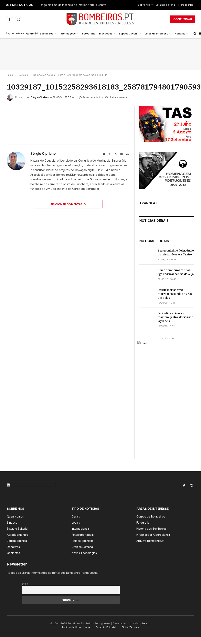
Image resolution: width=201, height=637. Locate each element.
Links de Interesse (156, 33)
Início (32, 33)
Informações (68, 33)
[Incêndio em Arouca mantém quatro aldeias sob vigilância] (146, 317)
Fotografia (88, 33)
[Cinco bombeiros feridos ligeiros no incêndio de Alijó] (146, 274)
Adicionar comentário (68, 204)
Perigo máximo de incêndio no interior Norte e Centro (72, 4)
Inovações (105, 33)
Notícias (180, 33)
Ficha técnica (186, 4)
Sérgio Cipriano (40, 97)
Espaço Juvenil (128, 33)
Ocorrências (182, 19)
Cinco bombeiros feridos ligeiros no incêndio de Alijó (176, 272)
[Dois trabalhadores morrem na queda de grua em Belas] (146, 294)
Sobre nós (144, 4)
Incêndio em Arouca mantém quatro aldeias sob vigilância (175, 317)
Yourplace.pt (142, 623)
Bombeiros (46, 33)
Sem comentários (92, 97)
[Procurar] (195, 33)
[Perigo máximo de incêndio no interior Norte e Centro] (146, 254)
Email (25, 583)
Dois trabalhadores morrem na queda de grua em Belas (175, 293)
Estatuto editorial (165, 4)
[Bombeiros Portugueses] (100, 19)
